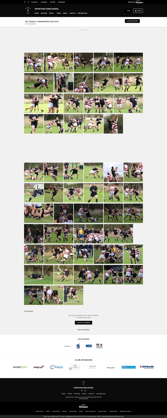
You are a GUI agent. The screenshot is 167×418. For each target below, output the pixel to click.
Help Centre (40, 411)
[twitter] (28, 2)
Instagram (61, 2)
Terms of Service (90, 411)
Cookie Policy (113, 411)
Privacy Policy (102, 411)
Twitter (52, 2)
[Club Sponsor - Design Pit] (38, 367)
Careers (64, 411)
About (48, 411)
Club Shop (34, 2)
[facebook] (25, 2)
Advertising (56, 411)
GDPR (81, 411)
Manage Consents (125, 411)
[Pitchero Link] (139, 3)
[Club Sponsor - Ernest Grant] (20, 367)
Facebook (44, 2)
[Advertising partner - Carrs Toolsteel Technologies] (56, 367)
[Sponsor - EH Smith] (147, 367)
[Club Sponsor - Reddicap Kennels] (74, 367)
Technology (73, 411)
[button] (37, 13)
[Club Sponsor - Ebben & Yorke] (111, 367)
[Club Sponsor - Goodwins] (93, 367)
